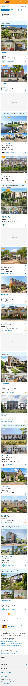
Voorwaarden (9, 682)
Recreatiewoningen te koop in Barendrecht (11, 647)
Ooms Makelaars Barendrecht (7, 90)
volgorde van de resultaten (17, 618)
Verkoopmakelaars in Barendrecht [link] (8, 653)
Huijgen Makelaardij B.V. (10, 152)
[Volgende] (22, 614)
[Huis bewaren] (25, 52)
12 (19, 614)
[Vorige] (6, 614)
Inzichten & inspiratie (6, 661)
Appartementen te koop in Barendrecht (10, 641)
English (5, 676)
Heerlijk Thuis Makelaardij (7, 301)
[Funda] (9, 2)
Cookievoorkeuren (6, 683)
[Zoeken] (19, 6)
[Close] (8, 6)
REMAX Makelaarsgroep (6, 182)
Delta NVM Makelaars (10, 61)
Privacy (2, 682)
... (16, 614)
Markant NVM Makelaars (10, 565)
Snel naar (3, 657)
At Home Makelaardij (10, 392)
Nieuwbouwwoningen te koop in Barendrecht (11, 643)
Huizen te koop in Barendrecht (8, 640)
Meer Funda (4, 668)
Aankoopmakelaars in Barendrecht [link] (9, 651)
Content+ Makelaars (9, 464)
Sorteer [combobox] (25, 18)
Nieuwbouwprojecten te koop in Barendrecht (11, 645)
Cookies (15, 682)
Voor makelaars (4, 664)
